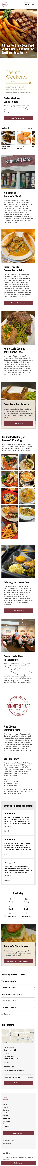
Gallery (5, 1107)
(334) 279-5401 (9, 1066)
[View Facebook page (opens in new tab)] (4, 1153)
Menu (27, 4)
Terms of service (8, 1141)
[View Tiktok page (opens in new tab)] (10, 1153)
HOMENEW (6, 1127)
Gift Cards (6, 1121)
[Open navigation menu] (33, 4)
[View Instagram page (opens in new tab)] (7, 1153)
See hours (30, 1077)
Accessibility (7, 1144)
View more (7, 826)
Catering (6, 1110)
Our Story (6, 1113)
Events (5, 1116)
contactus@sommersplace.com (14, 1070)
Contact (6, 1124)
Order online (18, 1083)
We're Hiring (7, 1118)
